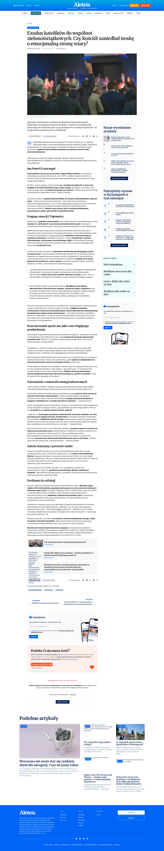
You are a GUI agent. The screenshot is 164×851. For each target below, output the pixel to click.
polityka (88, 759)
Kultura (89, 13)
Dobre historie (49, 13)
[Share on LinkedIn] (87, 136)
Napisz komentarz (62, 702)
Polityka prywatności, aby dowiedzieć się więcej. (118, 323)
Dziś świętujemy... (113, 264)
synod (120, 761)
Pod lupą (80, 13)
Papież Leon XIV (118, 13)
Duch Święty (49, 590)
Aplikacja (80, 817)
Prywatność (116, 845)
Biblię (59, 509)
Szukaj (37, 5)
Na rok (98, 815)
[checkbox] (29, 631)
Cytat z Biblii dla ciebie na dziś (117, 283)
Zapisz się (33, 636)
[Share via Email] (93, 136)
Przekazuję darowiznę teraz (40, 664)
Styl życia (71, 13)
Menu (25, 13)
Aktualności (98, 13)
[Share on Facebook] (83, 136)
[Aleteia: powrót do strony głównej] (82, 4)
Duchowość (60, 13)
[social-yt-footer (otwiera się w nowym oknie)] (76, 839)
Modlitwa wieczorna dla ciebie (118, 273)
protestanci (59, 590)
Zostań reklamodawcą (90, 845)
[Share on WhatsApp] (97, 136)
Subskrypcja (81, 820)
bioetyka (23, 726)
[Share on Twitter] (90, 136)
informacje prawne (76, 845)
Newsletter (81, 815)
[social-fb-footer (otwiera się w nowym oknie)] (80, 839)
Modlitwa (34, 13)
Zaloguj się (126, 5)
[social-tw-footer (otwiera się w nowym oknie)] (84, 839)
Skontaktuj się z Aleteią (105, 845)
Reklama (80, 825)
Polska (138, 13)
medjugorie (121, 726)
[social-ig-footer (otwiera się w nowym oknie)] (87, 839)
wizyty (44, 185)
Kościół (108, 13)
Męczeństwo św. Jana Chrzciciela (89, 8)
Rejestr (133, 5)
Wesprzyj (144, 5)
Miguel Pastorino (48, 49)
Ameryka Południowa (35, 590)
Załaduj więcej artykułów (119, 178)
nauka (87, 726)
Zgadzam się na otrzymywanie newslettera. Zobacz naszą (52, 631)
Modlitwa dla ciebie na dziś (117, 293)
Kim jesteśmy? (65, 845)
